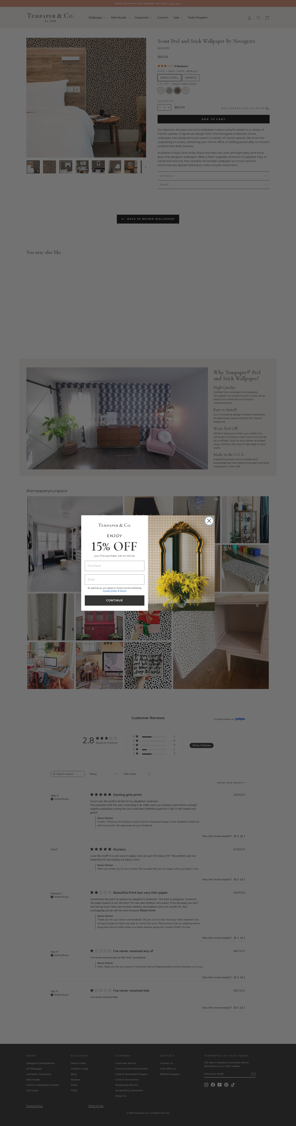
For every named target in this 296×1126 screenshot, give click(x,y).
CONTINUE (114, 600)
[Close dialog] (209, 521)
